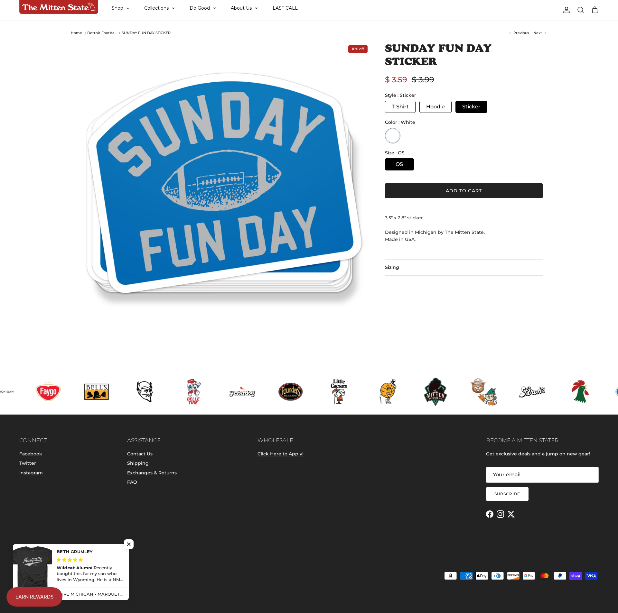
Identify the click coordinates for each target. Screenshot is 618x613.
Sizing (392, 267)
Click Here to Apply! (281, 454)
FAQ (132, 482)
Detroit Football (102, 33)
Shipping (138, 463)
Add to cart (464, 191)
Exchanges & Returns (152, 473)
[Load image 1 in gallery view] (223, 189)
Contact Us (140, 454)
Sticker (471, 107)
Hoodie (435, 107)
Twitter (27, 463)
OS (399, 164)
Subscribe (507, 493)
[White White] (392, 135)
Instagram (31, 473)
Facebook (30, 454)
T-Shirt (400, 107)
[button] (129, 544)
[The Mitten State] (58, 7)
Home (76, 33)
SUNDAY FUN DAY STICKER (146, 33)
